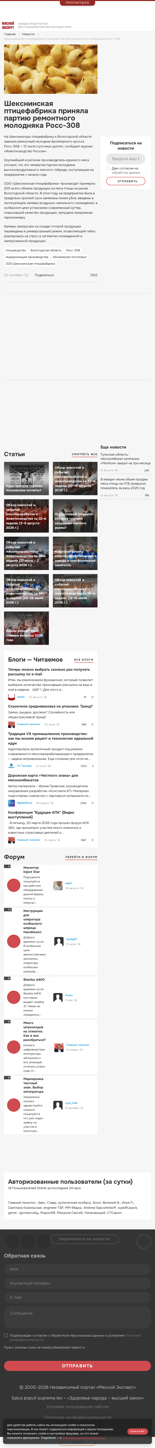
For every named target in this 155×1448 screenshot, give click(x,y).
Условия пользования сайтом (77, 1407)
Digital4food (24, 803)
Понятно (137, 1431)
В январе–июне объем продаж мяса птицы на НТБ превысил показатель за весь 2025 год (124, 483)
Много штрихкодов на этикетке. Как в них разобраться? (34, 1031)
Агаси (69, 995)
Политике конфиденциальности (83, 1438)
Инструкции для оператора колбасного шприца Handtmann (33, 921)
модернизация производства (27, 257)
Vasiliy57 (71, 939)
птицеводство (16, 250)
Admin (21, 697)
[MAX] (75, 275)
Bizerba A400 (34, 979)
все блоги (83, 659)
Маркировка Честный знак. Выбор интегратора (33, 1085)
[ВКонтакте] (59, 275)
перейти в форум (81, 857)
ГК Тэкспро (24, 766)
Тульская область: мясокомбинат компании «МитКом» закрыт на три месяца (126, 458)
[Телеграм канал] (28, 1241)
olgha (68, 883)
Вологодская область (46, 250)
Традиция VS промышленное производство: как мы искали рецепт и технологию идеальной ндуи (50, 739)
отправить (127, 181)
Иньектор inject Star (31, 869)
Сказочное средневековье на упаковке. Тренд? (50, 706)
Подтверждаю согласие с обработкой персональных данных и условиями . (75, 1338)
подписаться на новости (84, 1239)
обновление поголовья (69, 257)
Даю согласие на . (126, 170)
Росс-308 (73, 250)
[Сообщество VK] (13, 1241)
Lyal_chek (71, 1103)
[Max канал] (43, 1241)
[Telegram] (67, 275)
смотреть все (84, 454)
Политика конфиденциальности (77, 1417)
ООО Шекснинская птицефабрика (30, 264)
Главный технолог (28, 724)
